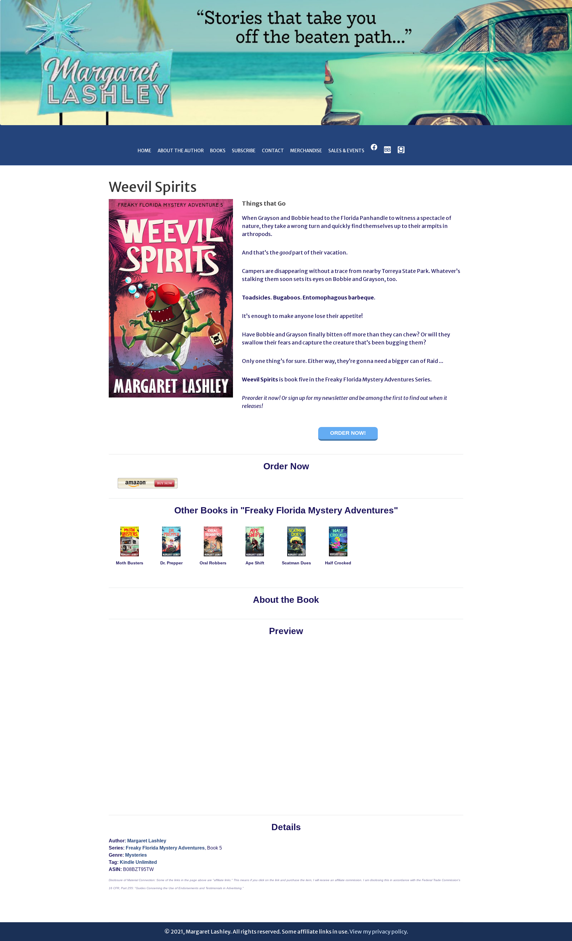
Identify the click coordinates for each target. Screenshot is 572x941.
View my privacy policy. (378, 931)
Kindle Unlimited (138, 862)
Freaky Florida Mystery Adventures (165, 847)
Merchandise (306, 150)
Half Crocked (338, 562)
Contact (273, 150)
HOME (144, 150)
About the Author (181, 150)
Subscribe (244, 150)
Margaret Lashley (146, 840)
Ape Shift (254, 562)
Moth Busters (129, 562)
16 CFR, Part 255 (121, 888)
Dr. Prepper (171, 562)
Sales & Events (346, 150)
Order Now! (348, 433)
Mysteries (136, 855)
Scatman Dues (296, 562)
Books (218, 150)
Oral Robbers (213, 562)
